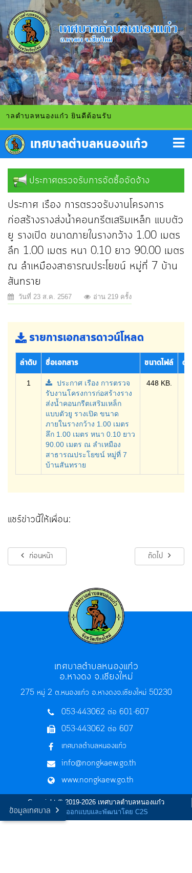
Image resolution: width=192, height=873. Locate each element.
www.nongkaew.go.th (97, 780)
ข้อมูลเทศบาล (30, 811)
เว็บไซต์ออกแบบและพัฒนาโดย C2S (96, 812)
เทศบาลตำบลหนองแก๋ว (93, 746)
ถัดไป (156, 556)
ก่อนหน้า (40, 556)
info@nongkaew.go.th (98, 763)
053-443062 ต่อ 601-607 (105, 712)
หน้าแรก (76, 144)
